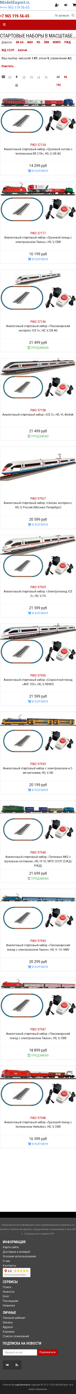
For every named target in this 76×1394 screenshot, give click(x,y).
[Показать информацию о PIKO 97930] (38, 645)
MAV (30, 42)
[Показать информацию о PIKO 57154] (38, 114)
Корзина (8, 1331)
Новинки (9, 1305)
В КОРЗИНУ (39, 171)
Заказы (8, 1322)
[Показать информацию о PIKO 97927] (38, 468)
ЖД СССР (7, 50)
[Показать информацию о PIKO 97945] (38, 910)
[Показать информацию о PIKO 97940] (38, 821)
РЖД (67, 42)
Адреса (8, 1327)
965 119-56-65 (19, 7)
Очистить (7, 66)
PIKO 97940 (38, 852)
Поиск (7, 1287)
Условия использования (19, 1256)
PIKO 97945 (38, 941)
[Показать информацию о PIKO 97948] (38, 1087)
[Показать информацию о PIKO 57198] (38, 379)
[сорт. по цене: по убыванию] (46, 77)
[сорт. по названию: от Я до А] (31, 77)
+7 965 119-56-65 (14, 16)
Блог (6, 1296)
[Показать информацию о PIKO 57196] (38, 291)
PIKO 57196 (38, 322)
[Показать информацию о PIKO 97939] (38, 733)
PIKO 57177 (38, 233)
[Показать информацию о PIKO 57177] (38, 202)
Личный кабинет (14, 1318)
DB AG (20, 42)
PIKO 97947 (38, 1029)
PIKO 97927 (38, 498)
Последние (10, 1301)
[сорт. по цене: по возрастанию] (38, 77)
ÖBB (46, 42)
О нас (6, 1261)
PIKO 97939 (38, 764)
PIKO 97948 (38, 1118)
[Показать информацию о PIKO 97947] (38, 998)
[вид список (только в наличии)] (10, 77)
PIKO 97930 (38, 675)
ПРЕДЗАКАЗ (39, 348)
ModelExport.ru (15, 2)
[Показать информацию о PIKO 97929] (38, 556)
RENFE (57, 42)
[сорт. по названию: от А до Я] (24, 77)
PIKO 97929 (38, 587)
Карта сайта (11, 1247)
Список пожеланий (16, 1336)
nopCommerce (22, 1385)
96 (65, 77)
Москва (3, 7)
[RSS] (16, 1365)
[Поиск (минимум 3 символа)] (73, 15)
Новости (8, 1292)
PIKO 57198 (38, 410)
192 (58, 85)
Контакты (9, 1265)
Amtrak (22, 50)
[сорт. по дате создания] (16, 85)
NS (38, 42)
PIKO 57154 (38, 145)
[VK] (7, 1365)
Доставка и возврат (16, 1252)
